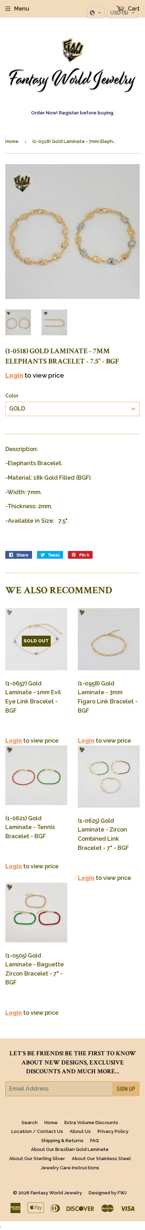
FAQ (94, 1140)
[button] (96, 12)
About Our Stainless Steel (101, 1158)
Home (12, 141)
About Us (80, 1131)
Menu (21, 8)
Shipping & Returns (62, 1140)
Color (11, 395)
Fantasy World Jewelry (56, 1192)
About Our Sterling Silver (37, 1158)
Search (29, 1122)
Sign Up (125, 1088)
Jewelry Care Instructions (70, 1167)
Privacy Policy (112, 1131)
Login (14, 375)
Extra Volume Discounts (91, 1122)
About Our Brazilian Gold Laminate (70, 1149)
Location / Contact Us (37, 1131)
